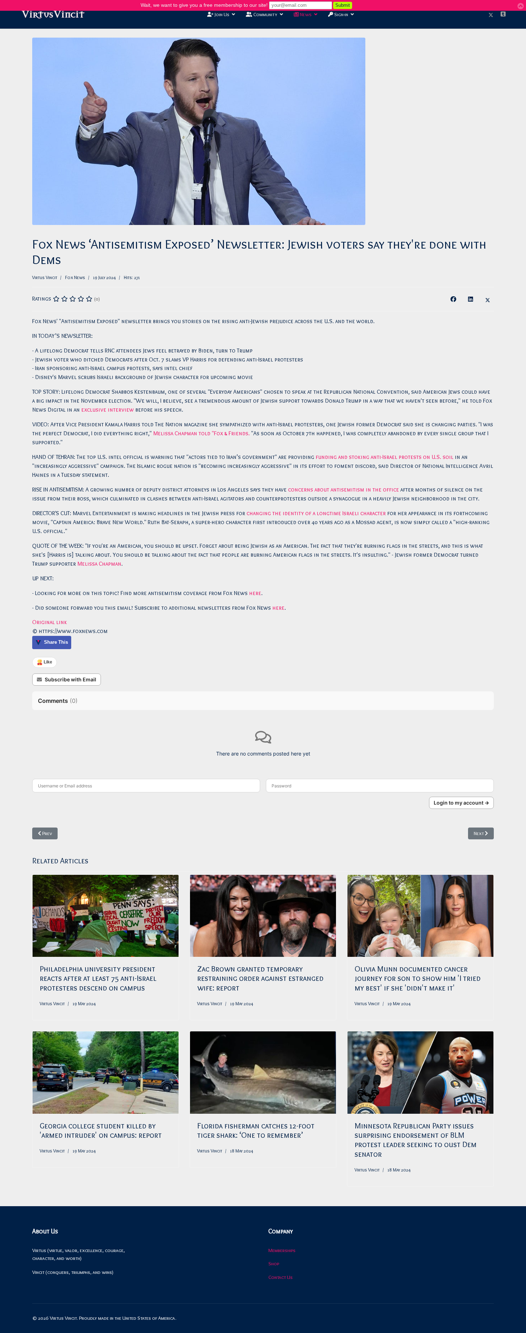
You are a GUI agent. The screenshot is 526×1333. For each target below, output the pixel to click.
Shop (273, 1263)
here (255, 593)
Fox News (75, 277)
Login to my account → (461, 803)
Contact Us (280, 1277)
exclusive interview (107, 409)
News (305, 14)
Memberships (282, 1250)
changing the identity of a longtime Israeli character (316, 513)
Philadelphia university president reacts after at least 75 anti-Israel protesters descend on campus (98, 978)
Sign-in (340, 14)
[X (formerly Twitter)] (488, 299)
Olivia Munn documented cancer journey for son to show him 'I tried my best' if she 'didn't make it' (418, 978)
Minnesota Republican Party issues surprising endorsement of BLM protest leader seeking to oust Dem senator (416, 1140)
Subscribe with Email (70, 679)
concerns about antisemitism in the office (343, 489)
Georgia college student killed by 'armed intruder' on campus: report (101, 1130)
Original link (49, 622)
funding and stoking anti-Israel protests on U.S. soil (384, 457)
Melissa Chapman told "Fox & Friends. (201, 433)
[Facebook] (453, 299)
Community (264, 14)
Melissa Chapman (99, 563)
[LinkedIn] (470, 299)
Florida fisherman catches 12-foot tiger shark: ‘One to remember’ (256, 1130)
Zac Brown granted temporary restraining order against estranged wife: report (260, 978)
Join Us (221, 14)
